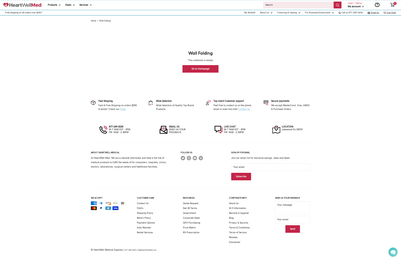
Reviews (233, 237)
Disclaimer (234, 242)
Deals (68, 5)
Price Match (189, 228)
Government (189, 213)
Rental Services (145, 232)
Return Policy (144, 218)
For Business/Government (318, 13)
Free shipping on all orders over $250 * (24, 13)
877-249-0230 (116, 127)
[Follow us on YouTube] (195, 158)
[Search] (337, 5)
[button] (393, 252)
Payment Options (146, 223)
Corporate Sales (191, 218)
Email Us (375, 13)
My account (354, 6)
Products (52, 5)
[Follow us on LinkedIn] (201, 158)
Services (83, 5)
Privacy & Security (238, 223)
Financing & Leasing (287, 13)
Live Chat (391, 13)
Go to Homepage (200, 69)
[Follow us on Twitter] (183, 158)
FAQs (123, 109)
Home (93, 21)
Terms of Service (238, 232)
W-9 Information (237, 208)
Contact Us (244, 109)
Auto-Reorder (144, 228)
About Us (264, 13)
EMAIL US (174, 127)
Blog (231, 218)
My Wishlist (249, 13)
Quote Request (190, 203)
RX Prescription (191, 232)
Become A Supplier (239, 213)
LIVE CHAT (230, 127)
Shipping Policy (145, 213)
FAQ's (140, 208)
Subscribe (241, 176)
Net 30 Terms (190, 208)
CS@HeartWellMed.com (146, 250)
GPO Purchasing (191, 223)
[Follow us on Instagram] (189, 158)
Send (292, 229)
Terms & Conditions (239, 228)
